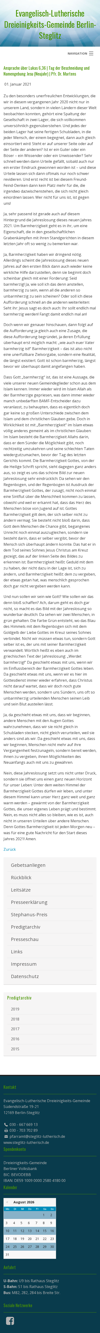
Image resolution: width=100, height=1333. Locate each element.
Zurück (9, 849)
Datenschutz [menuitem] (25, 976)
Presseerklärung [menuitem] (29, 902)
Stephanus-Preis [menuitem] (29, 914)
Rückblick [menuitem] (21, 877)
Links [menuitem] (17, 951)
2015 (15, 1049)
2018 (15, 1019)
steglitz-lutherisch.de (31, 1142)
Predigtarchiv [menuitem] (25, 927)
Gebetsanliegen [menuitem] (28, 865)
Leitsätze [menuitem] (21, 890)
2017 (15, 1028)
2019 (15, 1009)
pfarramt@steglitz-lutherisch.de (37, 1136)
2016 (15, 1038)
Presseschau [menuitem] (25, 939)
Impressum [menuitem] (24, 964)
